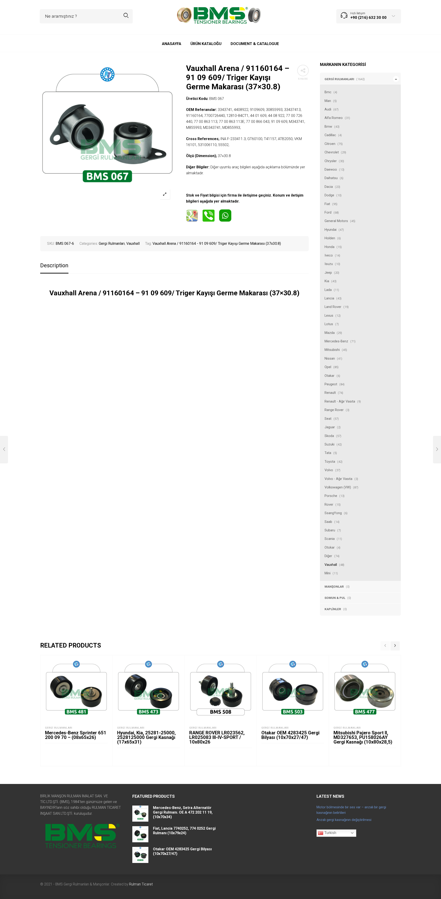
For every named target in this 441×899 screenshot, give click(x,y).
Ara (126, 15)
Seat (328, 419)
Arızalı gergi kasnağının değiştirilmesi (344, 820)
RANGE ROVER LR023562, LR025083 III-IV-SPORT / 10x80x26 (217, 737)
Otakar (329, 376)
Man (328, 101)
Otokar (330, 547)
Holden (330, 238)
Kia (327, 281)
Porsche (331, 496)
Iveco (329, 255)
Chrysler (331, 161)
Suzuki (329, 444)
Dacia (329, 187)
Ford (328, 212)
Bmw (328, 126)
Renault (330, 393)
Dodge (329, 195)
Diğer (328, 556)
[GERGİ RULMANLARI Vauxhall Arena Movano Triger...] (437, 449)
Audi (328, 109)
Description (54, 265)
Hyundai (330, 230)
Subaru (330, 530)
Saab (328, 522)
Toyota (330, 461)
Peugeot (331, 384)
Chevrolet (332, 152)
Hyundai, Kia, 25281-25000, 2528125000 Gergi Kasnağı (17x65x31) (146, 737)
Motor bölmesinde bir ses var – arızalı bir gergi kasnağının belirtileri (351, 810)
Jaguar (330, 427)
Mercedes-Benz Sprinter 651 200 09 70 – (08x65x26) (75, 735)
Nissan (330, 358)
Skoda (329, 436)
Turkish (329, 833)
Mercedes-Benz (336, 341)
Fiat (327, 204)
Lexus (329, 315)
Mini (328, 573)
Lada (328, 290)
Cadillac (330, 135)
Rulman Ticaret (141, 884)
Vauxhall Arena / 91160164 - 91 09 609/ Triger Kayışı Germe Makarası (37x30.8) (217, 243)
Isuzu (329, 264)
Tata (328, 453)
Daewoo (331, 169)
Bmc (328, 92)
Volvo (329, 470)
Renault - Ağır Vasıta (340, 401)
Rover (329, 504)
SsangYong (333, 513)
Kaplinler (333, 609)
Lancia (329, 298)
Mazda (330, 333)
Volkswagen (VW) (338, 487)
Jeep (328, 273)
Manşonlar (334, 586)
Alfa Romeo (334, 118)
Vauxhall (331, 565)
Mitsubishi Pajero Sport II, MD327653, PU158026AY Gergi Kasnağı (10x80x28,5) (363, 737)
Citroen (330, 144)
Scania (330, 539)
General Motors (336, 221)
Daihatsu (331, 178)
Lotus (329, 324)
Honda (329, 247)
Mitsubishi (332, 350)
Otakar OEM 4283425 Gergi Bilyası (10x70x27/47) (290, 735)
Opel (328, 367)
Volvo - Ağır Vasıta (338, 479)
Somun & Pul (335, 598)
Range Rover (334, 410)
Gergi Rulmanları (339, 79)
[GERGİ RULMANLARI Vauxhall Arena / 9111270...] (4, 449)
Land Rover (333, 307)
